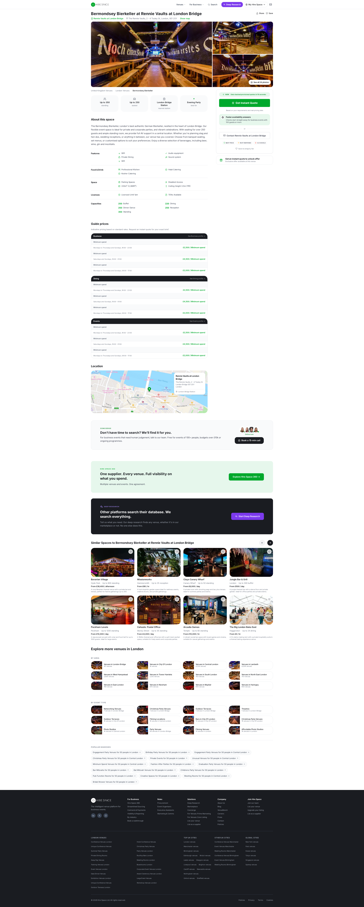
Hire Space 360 (133, 803)
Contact (221, 821)
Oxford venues (189, 878)
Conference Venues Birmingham (227, 856)
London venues (189, 842)
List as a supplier (194, 824)
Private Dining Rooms (99, 856)
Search (214, 4)
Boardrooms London (144, 865)
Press (220, 817)
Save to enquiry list (246, 148)
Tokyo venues (251, 856)
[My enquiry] (270, 4)
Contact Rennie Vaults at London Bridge (246, 135)
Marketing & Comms (165, 814)
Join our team (253, 803)
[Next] (270, 543)
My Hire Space (255, 4)
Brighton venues (205, 865)
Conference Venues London (101, 842)
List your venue (193, 821)
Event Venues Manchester (224, 846)
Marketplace (192, 806)
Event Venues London (99, 869)
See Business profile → (196, 236)
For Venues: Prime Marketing (199, 814)
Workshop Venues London (147, 883)
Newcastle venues (203, 869)
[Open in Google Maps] (149, 391)
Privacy (251, 900)
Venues (179, 4)
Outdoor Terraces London (100, 887)
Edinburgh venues (190, 856)
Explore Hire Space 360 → (246, 476)
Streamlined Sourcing (136, 806)
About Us (221, 803)
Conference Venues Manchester (226, 842)
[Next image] (131, 562)
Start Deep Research (249, 516)
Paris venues (250, 846)
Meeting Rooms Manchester (225, 851)
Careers (221, 814)
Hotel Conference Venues (146, 842)
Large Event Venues (144, 878)
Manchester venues (191, 846)
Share (261, 13)
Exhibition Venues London (101, 878)
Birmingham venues (191, 851)
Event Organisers (164, 806)
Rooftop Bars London (145, 856)
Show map (185, 18)
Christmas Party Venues (146, 846)
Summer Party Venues (99, 851)
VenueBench (223, 810)
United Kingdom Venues (101, 90)
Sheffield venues (203, 878)
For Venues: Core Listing (197, 817)
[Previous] (262, 543)
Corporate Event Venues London (149, 869)
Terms (260, 900)
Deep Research (233, 4)
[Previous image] (94, 562)
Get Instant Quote (247, 102)
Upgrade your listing (256, 810)
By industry (131, 817)
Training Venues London (100, 865)
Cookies (269, 900)
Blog (219, 806)
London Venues (123, 90)
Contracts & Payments (136, 810)
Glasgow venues (202, 860)
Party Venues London (145, 851)
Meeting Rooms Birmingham (225, 865)
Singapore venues (252, 860)
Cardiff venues (189, 869)
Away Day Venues (97, 860)
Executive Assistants (165, 810)
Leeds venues (189, 860)
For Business (196, 4)
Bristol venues (205, 856)
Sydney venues (251, 865)
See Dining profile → (197, 279)
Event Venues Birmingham (224, 860)
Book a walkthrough (135, 821)
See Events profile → (197, 321)
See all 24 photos (261, 82)
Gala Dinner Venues (98, 874)
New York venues (252, 842)
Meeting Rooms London (146, 860)
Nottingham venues (191, 874)
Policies (221, 824)
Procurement (162, 803)
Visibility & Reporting (135, 814)
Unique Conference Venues (101, 846)
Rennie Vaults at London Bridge (108, 18)
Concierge (191, 810)
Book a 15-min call (250, 440)
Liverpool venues (190, 865)
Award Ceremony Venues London (149, 874)
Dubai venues (251, 851)
